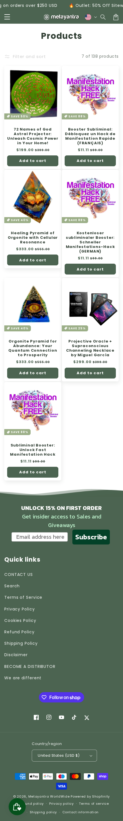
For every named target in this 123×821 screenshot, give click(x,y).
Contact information (80, 812)
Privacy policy (61, 803)
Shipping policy (43, 812)
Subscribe (91, 537)
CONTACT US (18, 574)
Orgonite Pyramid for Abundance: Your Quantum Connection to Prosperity (32, 348)
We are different (22, 678)
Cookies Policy (20, 620)
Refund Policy (19, 632)
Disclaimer (16, 655)
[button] (103, 17)
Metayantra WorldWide (49, 796)
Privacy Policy (19, 609)
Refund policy (31, 803)
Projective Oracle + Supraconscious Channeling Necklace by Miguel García (90, 348)
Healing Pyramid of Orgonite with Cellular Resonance (33, 238)
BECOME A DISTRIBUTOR (29, 666)
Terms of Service (23, 597)
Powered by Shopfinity (90, 796)
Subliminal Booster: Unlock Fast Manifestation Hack (32, 450)
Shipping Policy (21, 643)
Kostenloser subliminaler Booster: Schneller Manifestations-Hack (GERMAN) (90, 242)
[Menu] (7, 17)
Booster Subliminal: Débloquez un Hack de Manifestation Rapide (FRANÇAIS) (90, 136)
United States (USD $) (59, 755)
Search (12, 586)
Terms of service (94, 803)
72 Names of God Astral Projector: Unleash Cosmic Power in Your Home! (32, 136)
